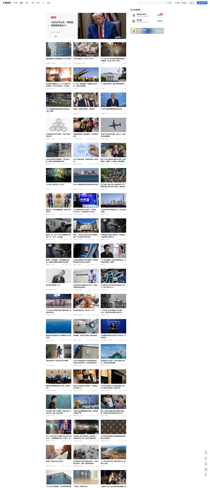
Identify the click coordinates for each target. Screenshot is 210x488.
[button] (159, 15)
